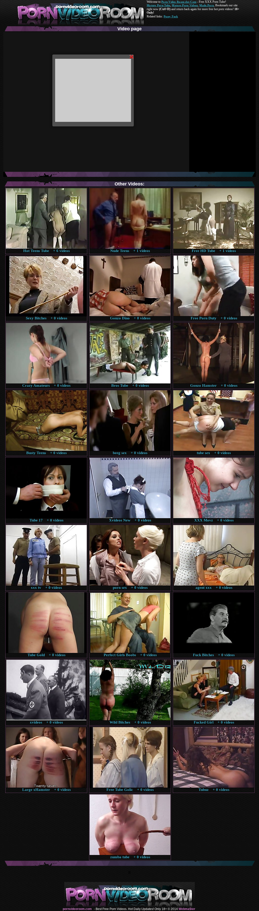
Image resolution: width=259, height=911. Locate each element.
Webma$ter (187, 909)
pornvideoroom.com (77, 909)
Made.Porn (206, 5)
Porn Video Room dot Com (178, 1)
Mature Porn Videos (185, 5)
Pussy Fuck (171, 16)
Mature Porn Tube (158, 5)
